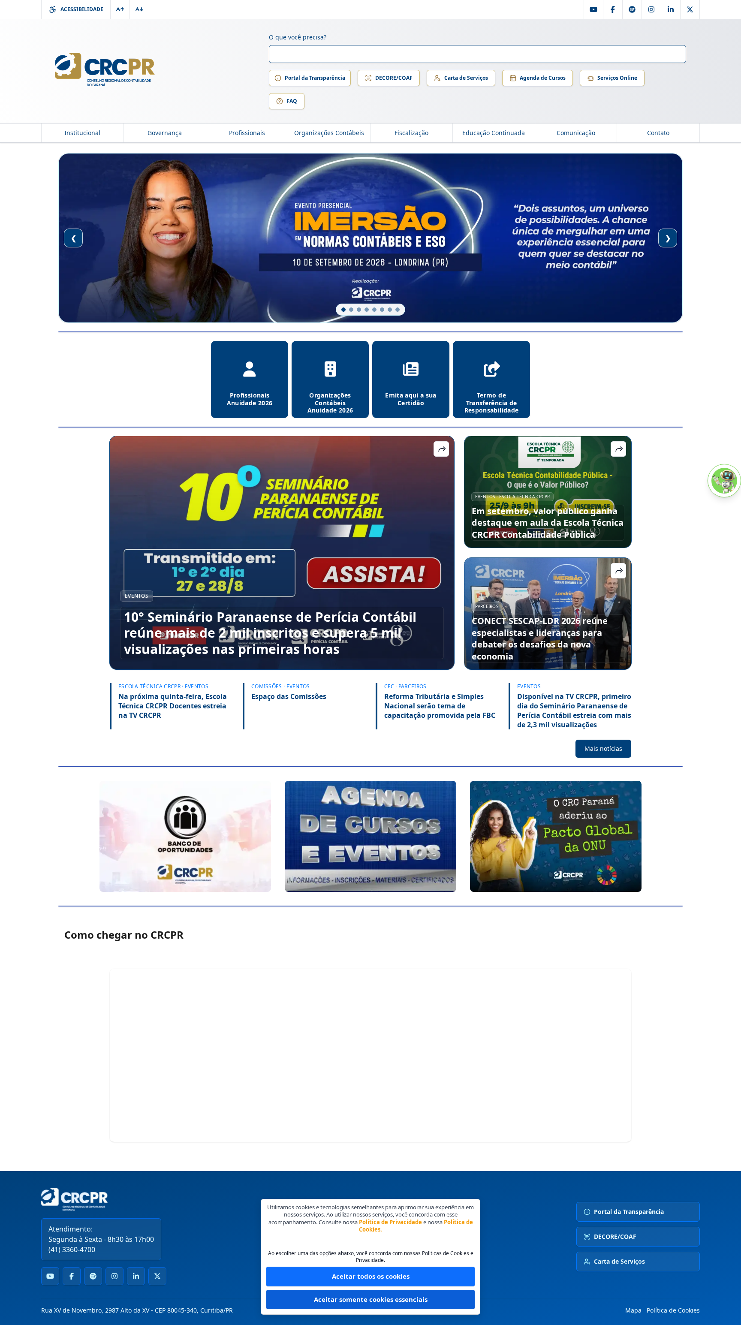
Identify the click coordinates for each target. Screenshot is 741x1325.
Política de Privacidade (390, 1222)
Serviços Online (617, 77)
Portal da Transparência (315, 77)
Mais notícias (603, 748)
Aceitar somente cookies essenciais (371, 1299)
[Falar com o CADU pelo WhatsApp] (724, 480)
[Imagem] (185, 836)
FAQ (291, 101)
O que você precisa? (297, 37)
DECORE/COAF (394, 77)
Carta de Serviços (466, 77)
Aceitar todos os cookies (371, 1276)
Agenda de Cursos (543, 77)
